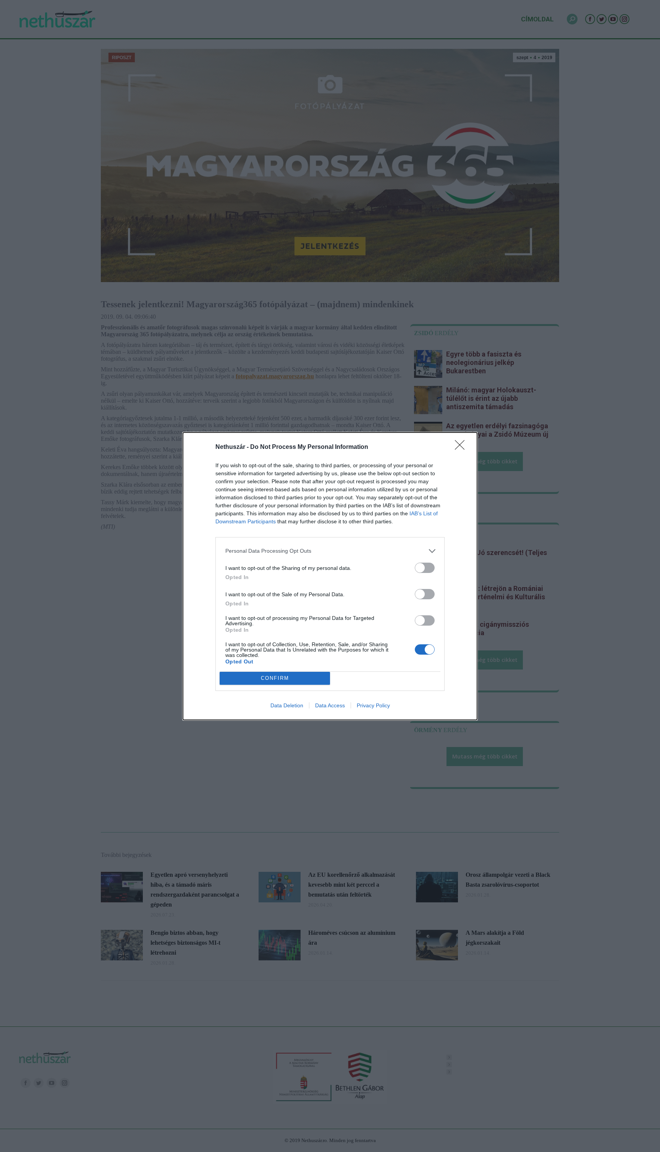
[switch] (425, 568)
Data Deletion (286, 705)
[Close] (462, 447)
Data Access (330, 705)
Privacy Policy (373, 705)
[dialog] (330, 576)
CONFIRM (275, 678)
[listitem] (330, 551)
